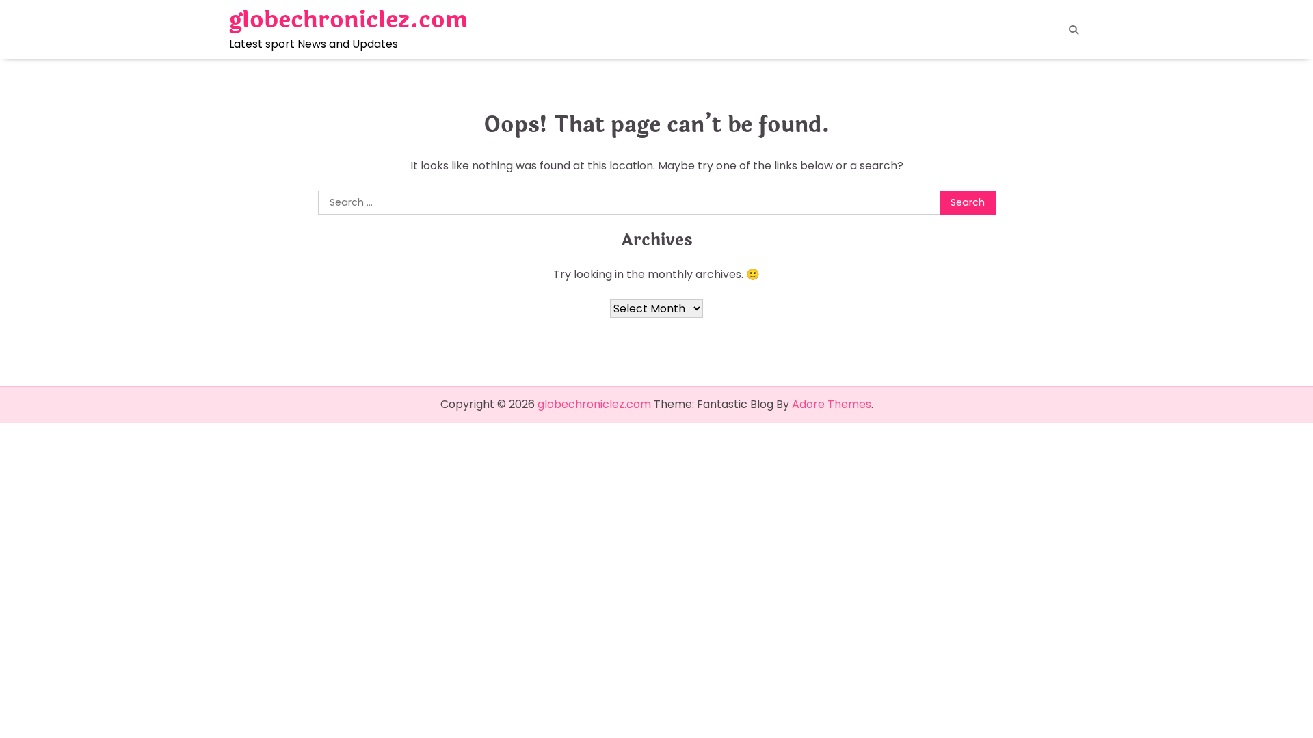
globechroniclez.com (348, 20)
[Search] (1073, 30)
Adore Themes (831, 404)
